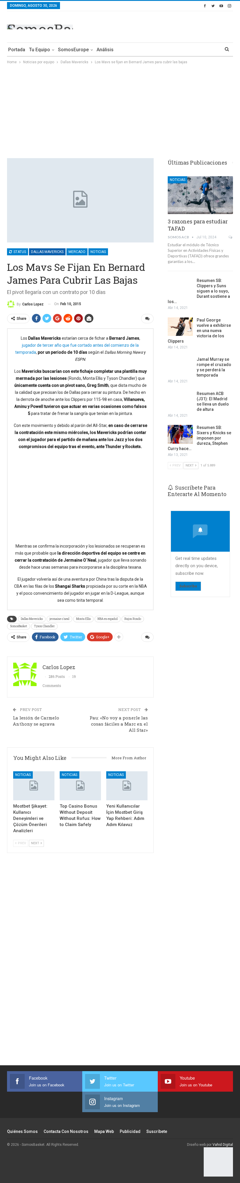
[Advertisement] (164, 26)
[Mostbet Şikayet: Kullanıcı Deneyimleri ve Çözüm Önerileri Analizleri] (33, 785)
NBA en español (107, 619)
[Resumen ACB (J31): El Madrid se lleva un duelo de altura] (180, 400)
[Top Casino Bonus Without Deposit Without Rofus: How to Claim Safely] (80, 785)
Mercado (76, 252)
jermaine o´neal (59, 619)
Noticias (98, 252)
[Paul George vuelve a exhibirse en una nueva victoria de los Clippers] (180, 326)
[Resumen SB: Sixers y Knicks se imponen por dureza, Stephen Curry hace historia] (180, 434)
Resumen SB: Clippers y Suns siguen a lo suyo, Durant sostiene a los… (199, 291)
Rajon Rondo (132, 619)
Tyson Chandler (44, 626)
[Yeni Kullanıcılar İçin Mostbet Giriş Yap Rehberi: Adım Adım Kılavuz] (127, 785)
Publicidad (130, 1131)
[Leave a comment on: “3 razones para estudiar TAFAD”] (231, 237)
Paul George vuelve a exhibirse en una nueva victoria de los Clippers (199, 330)
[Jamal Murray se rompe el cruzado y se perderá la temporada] (180, 366)
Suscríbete (156, 1131)
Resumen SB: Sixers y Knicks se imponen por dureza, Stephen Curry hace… (199, 438)
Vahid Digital (222, 1145)
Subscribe (188, 586)
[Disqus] (80, 962)
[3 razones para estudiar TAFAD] (200, 195)
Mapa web (104, 1131)
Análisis (105, 49)
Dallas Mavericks (47, 252)
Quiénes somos (22, 1131)
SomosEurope (73, 49)
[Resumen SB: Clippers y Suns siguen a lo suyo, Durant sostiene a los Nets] (180, 287)
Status (19, 252)
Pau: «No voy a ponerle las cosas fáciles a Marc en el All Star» (119, 724)
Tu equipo (39, 49)
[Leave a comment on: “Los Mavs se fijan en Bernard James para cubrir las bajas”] (147, 318)
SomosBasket (18, 626)
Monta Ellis (83, 619)
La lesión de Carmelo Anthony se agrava (36, 721)
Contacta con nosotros (66, 1131)
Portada (16, 49)
